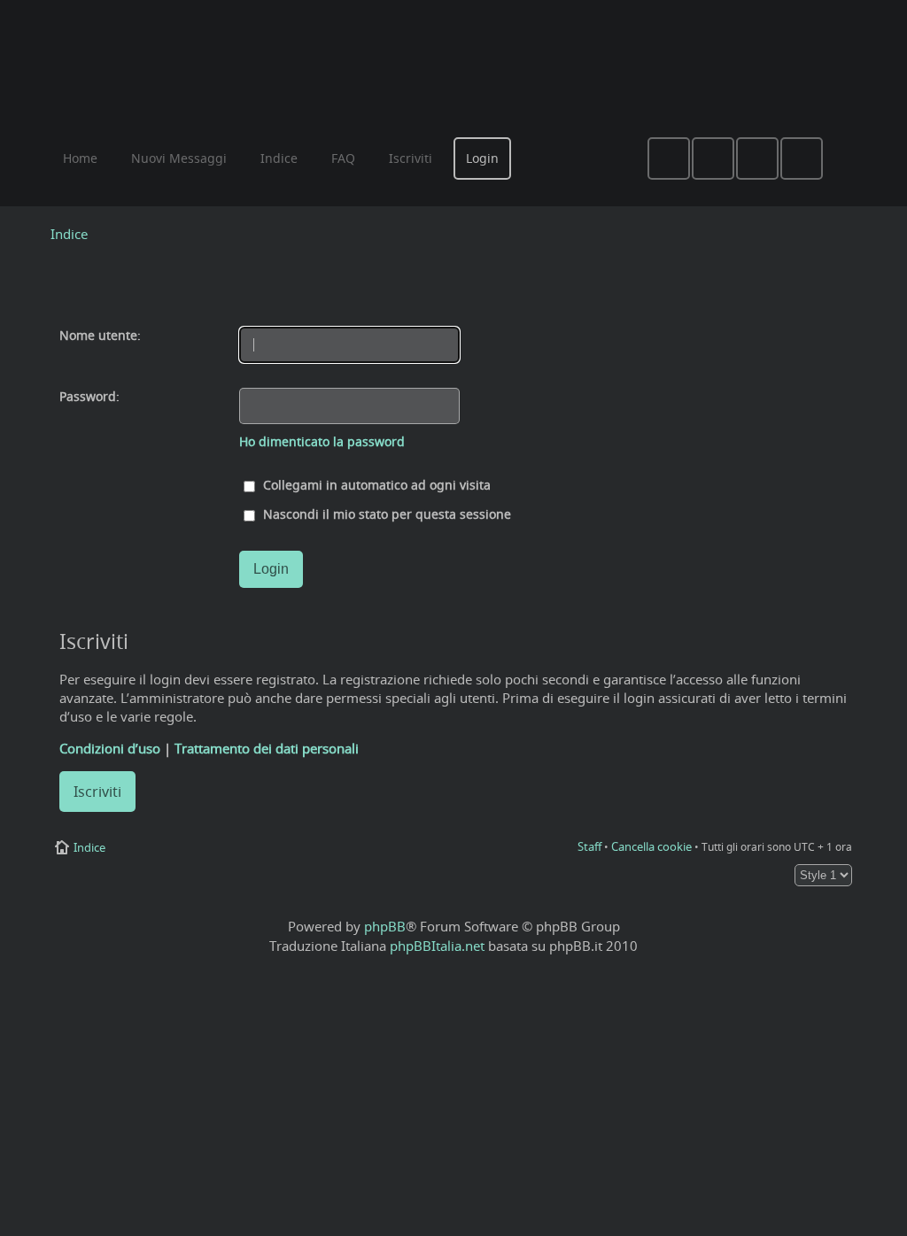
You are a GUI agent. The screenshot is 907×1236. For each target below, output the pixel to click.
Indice (69, 234)
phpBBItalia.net (437, 945)
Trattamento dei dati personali (266, 748)
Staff (589, 846)
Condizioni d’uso (109, 748)
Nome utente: (100, 336)
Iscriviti (97, 791)
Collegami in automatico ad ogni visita (375, 485)
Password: (89, 397)
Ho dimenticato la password (322, 442)
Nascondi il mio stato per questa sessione (385, 514)
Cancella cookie (651, 846)
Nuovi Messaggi (179, 158)
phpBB (385, 926)
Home (80, 158)
